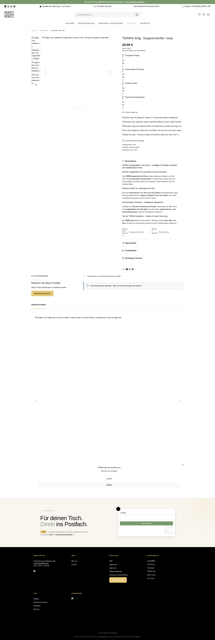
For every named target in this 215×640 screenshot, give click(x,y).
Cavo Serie (150, 578)
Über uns (74, 561)
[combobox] (103, 14)
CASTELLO (151, 564)
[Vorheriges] (45, 72)
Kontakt (73, 564)
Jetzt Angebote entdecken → (118, 2)
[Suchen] (137, 14)
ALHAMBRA (151, 561)
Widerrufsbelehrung (115, 571)
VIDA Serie (150, 568)
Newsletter (37, 606)
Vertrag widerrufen (118, 580)
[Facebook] (5, 6)
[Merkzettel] (199, 14)
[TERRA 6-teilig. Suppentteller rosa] (77, 71)
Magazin (36, 599)
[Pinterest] (14, 6)
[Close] (212, 2)
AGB (50, 535)
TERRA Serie (151, 571)
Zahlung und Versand (40, 602)
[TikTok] (11, 6)
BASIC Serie (151, 575)
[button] (153, 161)
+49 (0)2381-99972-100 (41, 563)
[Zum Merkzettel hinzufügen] (182, 465)
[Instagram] (8, 6)
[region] (72, 71)
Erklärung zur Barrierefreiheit (118, 575)
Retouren (36, 609)
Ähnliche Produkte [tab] (38, 305)
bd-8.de (114, 632)
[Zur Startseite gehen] (9, 14)
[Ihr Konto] (204, 14)
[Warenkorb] (208, 14)
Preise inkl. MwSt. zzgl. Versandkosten (133, 50)
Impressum (113, 568)
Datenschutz (113, 564)
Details (109, 485)
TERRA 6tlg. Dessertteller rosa (109, 467)
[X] (130, 269)
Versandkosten (103, 636)
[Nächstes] (110, 72)
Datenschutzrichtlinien (64, 535)
